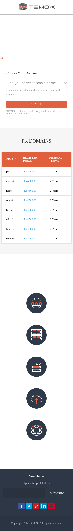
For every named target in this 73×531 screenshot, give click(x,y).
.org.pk (9, 200)
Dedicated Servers (36, 380)
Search (36, 104)
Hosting (36, 348)
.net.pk (9, 190)
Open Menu (4, 8)
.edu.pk (10, 219)
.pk (7, 171)
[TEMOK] (36, 10)
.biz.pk (9, 209)
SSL (36, 412)
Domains (36, 316)
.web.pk (10, 238)
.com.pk (10, 181)
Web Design (37, 443)
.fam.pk (10, 228)
